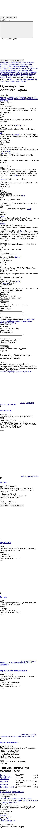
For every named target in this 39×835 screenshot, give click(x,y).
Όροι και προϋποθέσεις (8, 798)
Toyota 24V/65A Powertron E (13, 670)
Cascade (9, 79)
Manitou (12, 81)
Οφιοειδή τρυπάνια (7, 76)
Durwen (16, 79)
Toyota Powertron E (9, 742)
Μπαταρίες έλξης (6, 77)
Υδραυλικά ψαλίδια (17, 68)
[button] (19, 49)
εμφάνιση (4, 347)
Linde (7, 81)
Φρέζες (11, 74)
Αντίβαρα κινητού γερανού (23, 76)
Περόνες (27, 68)
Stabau (23, 81)
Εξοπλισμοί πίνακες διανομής (25, 74)
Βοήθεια (15, 792)
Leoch (2, 81)
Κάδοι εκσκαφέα (13, 64)
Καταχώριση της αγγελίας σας (12, 505)
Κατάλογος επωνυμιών (8, 802)
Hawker (22, 79)
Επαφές (21, 792)
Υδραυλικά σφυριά (15, 66)
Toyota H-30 (5, 410)
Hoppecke (29, 79)
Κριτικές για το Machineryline (27, 800)
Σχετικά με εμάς (5, 792)
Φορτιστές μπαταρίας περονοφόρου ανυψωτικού (19, 69)
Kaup (35, 79)
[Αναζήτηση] (16, 29)
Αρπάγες (25, 66)
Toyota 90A (5, 543)
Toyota (3, 482)
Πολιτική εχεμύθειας (25, 798)
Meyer (18, 81)
